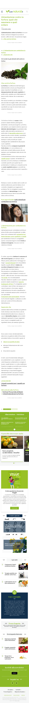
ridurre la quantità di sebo (11, 342)
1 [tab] (13, 463)
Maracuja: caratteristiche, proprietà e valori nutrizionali (7, 423)
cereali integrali (10, 263)
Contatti (18, 689)
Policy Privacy (16, 695)
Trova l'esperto (7, 691)
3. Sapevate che (7, 54)
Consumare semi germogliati (10, 296)
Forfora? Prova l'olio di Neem (13, 392)
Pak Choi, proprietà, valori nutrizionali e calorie (21, 418)
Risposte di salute (20, 691)
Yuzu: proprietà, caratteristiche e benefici (7, 418)
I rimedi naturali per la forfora (13, 394)
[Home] (14, 11)
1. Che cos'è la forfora (9, 39)
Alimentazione (7, 409)
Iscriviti (14, 673)
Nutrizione (14, 409)
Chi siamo (10, 689)
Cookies (23, 695)
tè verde (4, 277)
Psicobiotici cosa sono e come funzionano (20, 423)
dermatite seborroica (16, 133)
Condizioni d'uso (8, 695)
